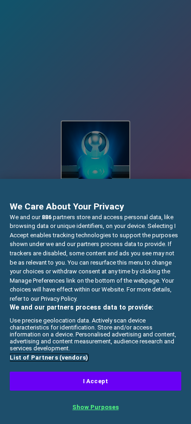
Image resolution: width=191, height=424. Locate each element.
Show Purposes (95, 407)
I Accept (95, 381)
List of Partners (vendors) (49, 357)
